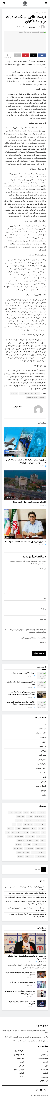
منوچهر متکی (41, 853)
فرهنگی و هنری (41, 786)
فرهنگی (43, 781)
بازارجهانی (32, 27)
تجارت (18, 829)
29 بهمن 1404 (30, 996)
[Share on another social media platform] (17, 55)
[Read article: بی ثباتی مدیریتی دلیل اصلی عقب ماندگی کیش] (41, 684)
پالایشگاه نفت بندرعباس (23, 853)
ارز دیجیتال (42, 728)
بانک (10, 813)
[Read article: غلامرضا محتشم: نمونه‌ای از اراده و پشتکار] (25, 485)
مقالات (44, 795)
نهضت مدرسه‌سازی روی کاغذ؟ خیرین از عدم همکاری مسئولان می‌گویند (26, 915)
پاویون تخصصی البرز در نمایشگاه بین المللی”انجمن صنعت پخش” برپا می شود (21, 693)
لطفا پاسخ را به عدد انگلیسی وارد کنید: (33, 638)
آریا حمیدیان (41, 813)
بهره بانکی (14, 393)
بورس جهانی (42, 759)
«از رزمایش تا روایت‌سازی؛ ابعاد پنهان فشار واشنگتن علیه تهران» (26, 957)
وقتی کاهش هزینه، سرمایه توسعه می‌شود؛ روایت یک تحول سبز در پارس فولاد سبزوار (24, 902)
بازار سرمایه (18, 813)
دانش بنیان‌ (25, 833)
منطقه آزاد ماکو (18, 849)
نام (44, 598)
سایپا (7, 833)
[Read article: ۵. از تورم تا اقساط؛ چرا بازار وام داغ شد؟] (41, 984)
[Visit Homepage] (25, 3)
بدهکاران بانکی (24, 393)
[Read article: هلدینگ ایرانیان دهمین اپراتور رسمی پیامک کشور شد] (41, 1003)
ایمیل (43, 609)
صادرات (10, 837)
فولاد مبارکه (20, 841)
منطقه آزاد (18, 845)
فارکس (44, 777)
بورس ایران (42, 755)
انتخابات (26, 813)
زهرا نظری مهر (15, 833)
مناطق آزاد (27, 845)
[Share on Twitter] (34, 55)
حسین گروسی (35, 833)
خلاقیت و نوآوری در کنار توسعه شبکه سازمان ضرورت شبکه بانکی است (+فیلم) (20, 703)
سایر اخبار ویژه (37, 13)
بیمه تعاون (41, 829)
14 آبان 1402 (20, 27)
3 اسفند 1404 (30, 985)
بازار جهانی (42, 746)
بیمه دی (34, 829)
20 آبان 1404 (42, 466)
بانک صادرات (35, 393)
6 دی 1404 (31, 1007)
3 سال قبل (31, 676)
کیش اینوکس (29, 857)
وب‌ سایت (43, 619)
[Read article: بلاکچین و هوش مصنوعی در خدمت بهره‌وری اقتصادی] (41, 974)
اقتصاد (33, 813)
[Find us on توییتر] (45, 1090)
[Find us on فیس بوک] (47, 1090)
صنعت (42, 841)
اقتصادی (43, 737)
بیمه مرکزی (25, 829)
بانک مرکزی (28, 821)
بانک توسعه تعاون (39, 817)
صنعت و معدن (41, 768)
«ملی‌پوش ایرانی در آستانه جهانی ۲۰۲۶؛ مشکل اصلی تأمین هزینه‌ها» (24, 888)
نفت (33, 853)
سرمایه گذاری (40, 837)
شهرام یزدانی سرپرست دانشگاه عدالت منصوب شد (25, 541)
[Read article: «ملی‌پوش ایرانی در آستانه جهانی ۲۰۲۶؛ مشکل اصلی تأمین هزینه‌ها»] (41, 993)
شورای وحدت (19, 837)
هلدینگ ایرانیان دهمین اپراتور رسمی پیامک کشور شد (26, 893)
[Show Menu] (46, 3)
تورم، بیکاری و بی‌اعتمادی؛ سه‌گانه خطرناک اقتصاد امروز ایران (24, 897)
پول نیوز (20, 72)
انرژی (44, 741)
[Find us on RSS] (37, 1090)
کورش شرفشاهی (32, 397)
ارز (45, 724)
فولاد (37, 841)
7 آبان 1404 (42, 545)
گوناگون (43, 790)
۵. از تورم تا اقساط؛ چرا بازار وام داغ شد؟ (21, 982)
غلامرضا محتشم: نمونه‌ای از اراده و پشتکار (29, 502)
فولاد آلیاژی (29, 841)
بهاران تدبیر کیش (39, 825)
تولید (43, 833)
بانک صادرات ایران (39, 821)
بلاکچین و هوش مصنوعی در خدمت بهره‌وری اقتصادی (20, 973)
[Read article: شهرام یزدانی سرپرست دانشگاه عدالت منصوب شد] (25, 524)
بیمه (14, 825)
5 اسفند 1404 (32, 962)
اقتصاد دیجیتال (41, 733)
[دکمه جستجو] (4, 3)
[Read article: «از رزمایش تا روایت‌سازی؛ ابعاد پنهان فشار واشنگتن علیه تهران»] (25, 943)
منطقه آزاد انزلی (29, 849)
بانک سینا (29, 817)
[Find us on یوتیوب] (41, 1090)
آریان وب (33, 1095)
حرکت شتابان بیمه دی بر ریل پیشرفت (22, 673)
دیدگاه (43, 569)
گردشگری (20, 857)
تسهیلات (41, 397)
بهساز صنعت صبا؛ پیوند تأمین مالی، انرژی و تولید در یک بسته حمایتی (25, 909)
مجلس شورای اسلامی (38, 845)
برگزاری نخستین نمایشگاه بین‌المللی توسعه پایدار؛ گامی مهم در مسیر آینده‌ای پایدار (26, 461)
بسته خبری (19, 821)
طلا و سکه (42, 773)
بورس (19, 825)
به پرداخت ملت (28, 825)
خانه (44, 13)
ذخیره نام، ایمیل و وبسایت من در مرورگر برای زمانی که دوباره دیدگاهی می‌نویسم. (28, 630)
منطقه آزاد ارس (40, 849)
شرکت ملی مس (30, 837)
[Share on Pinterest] (25, 55)
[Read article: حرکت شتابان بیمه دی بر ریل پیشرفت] (41, 675)
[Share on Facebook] (42, 55)
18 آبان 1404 (42, 505)
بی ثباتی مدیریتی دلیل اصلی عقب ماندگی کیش (21, 683)
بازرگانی (43, 750)
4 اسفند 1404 (30, 978)
